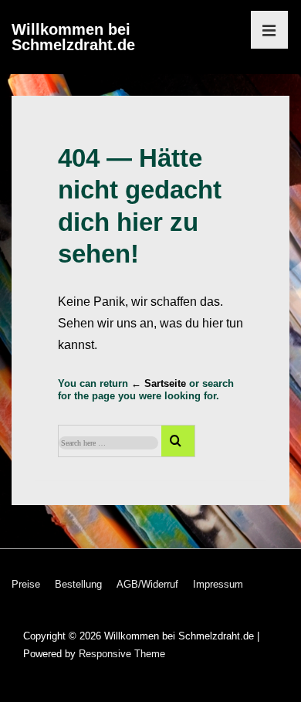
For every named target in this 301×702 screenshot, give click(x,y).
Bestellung (78, 584)
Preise (26, 584)
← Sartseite (158, 383)
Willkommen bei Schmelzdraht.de (73, 37)
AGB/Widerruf (147, 584)
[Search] (177, 441)
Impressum (218, 584)
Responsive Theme (122, 654)
